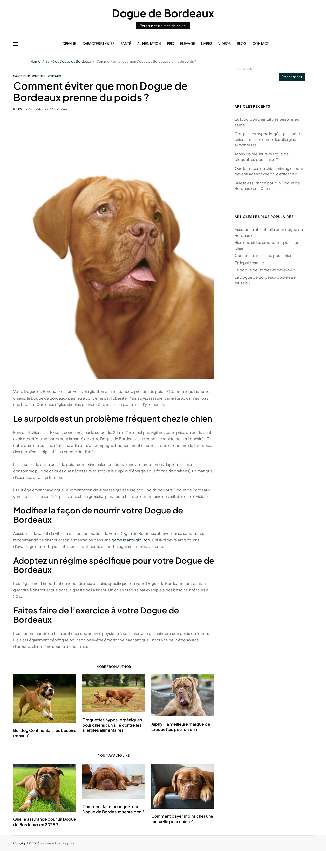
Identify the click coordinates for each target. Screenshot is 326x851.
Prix (170, 43)
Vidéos (224, 43)
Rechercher (245, 68)
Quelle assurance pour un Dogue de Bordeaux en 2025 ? (44, 821)
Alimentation (149, 43)
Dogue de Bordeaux (163, 13)
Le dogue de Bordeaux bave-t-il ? (265, 269)
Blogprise (67, 843)
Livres (206, 43)
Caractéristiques (98, 43)
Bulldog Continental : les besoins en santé (44, 733)
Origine (69, 43)
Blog (242, 43)
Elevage (187, 43)
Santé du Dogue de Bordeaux (37, 75)
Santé (125, 43)
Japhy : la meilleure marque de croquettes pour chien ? (180, 726)
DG (20, 108)
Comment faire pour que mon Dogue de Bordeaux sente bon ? (113, 809)
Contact (261, 43)
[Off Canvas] (15, 44)
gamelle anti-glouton (131, 539)
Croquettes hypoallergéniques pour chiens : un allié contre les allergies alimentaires (112, 725)
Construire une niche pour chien (263, 255)
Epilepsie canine (249, 262)
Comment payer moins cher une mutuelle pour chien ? (182, 818)
